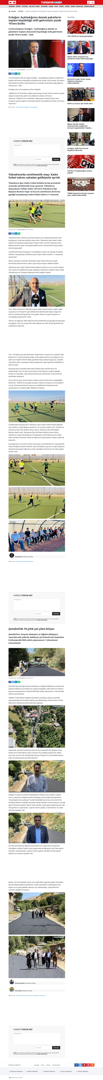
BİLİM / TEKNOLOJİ (77, 6)
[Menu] (88, 2)
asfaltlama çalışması (39, 995)
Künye (42, 1065)
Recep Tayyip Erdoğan (22, 107)
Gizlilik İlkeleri (56, 1065)
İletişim (48, 1065)
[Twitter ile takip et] (80, 1065)
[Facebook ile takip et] (76, 1065)
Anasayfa (13, 11)
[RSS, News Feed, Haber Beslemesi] (92, 1065)
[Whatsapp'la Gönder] (19, 74)
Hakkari (18, 995)
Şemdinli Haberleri (49, 1071)
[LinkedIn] (16, 74)
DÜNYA (61, 6)
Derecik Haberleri (83, 1071)
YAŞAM (51, 6)
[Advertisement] (37, 124)
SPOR (56, 6)
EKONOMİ (44, 6)
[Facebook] (10, 74)
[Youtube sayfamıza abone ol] (84, 1065)
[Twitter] (13, 74)
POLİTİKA (25, 6)
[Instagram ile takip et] (88, 1065)
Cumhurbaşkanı (33, 107)
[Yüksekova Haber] (51, 2)
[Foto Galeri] (14, 2)
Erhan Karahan (20, 983)
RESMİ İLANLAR (89, 6)
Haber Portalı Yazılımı (17, 1077)
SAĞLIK (67, 6)
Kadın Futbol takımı (28, 561)
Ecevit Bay (18, 991)
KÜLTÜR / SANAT (34, 6)
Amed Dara (18, 557)
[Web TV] (10, 2)
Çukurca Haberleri (66, 1071)
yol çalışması (29, 995)
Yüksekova (19, 561)
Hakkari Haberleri (32, 1071)
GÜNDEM (12, 6)
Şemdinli (23, 995)
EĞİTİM (18, 6)
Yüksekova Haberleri (16, 1071)
